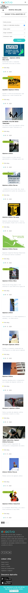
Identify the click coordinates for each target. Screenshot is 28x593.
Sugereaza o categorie (6, 570)
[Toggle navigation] (25, 2)
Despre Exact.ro (5, 562)
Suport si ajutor (5, 564)
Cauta (19, 40)
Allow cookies (14, 591)
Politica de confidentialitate (7, 568)
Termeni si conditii (5, 566)
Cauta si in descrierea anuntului (11, 25)
